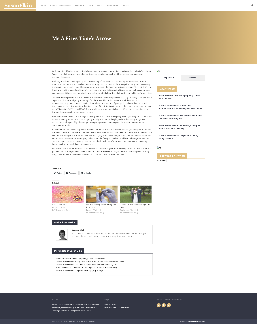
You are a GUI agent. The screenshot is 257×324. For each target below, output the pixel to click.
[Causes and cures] (68, 194)
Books (100, 5)
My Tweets (161, 160)
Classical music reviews (60, 5)
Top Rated (169, 77)
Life (90, 5)
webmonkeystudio (197, 321)
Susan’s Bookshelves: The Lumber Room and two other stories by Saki (86, 264)
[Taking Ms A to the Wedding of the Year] (136, 194)
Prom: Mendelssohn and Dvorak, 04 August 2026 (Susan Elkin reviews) (86, 267)
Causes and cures (59, 204)
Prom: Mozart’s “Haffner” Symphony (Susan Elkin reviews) (80, 258)
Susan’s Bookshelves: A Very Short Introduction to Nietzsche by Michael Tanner (90, 261)
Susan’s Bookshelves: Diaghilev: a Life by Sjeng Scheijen (80, 270)
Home (43, 5)
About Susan (112, 5)
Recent (192, 77)
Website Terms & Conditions (116, 307)
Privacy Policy (110, 305)
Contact (125, 5)
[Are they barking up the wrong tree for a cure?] (102, 194)
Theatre (79, 5)
